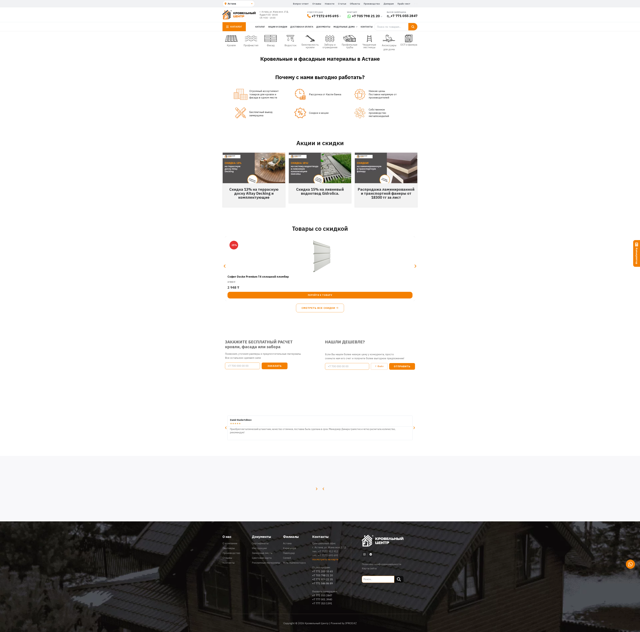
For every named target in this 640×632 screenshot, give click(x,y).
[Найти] (412, 26)
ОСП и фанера (408, 44)
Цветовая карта (262, 557)
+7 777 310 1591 (322, 603)
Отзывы (316, 3)
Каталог (260, 26)
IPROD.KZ (351, 623)
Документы (323, 26)
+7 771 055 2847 (404, 16)
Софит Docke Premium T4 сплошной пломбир (258, 276)
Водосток (290, 45)
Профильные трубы (349, 46)
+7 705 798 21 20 (366, 16)
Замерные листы (262, 553)
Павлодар (289, 553)
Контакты (367, 26)
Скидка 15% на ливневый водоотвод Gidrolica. (320, 191)
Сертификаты (260, 543)
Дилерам (389, 3)
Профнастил (251, 45)
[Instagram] (364, 554)
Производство (372, 3)
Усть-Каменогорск (294, 562)
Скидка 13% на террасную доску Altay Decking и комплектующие (253, 193)
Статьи (342, 3)
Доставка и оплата (301, 26)
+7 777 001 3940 (322, 599)
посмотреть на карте (325, 559)
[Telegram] (370, 554)
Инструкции (259, 548)
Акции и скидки (277, 26)
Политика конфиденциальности (381, 564)
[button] (224, 266)
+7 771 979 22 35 (322, 579)
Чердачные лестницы (369, 46)
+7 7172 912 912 (328, 551)
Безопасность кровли (310, 46)
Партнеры (228, 548)
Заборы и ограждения (329, 46)
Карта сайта (369, 568)
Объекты (355, 3)
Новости (329, 3)
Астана (287, 543)
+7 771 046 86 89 (322, 583)
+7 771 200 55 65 (322, 571)
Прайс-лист (404, 3)
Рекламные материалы (266, 562)
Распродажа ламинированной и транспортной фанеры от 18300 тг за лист (386, 193)
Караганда (289, 548)
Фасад (271, 45)
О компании (229, 543)
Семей (287, 557)
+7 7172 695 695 (325, 16)
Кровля (231, 45)
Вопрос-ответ (301, 3)
